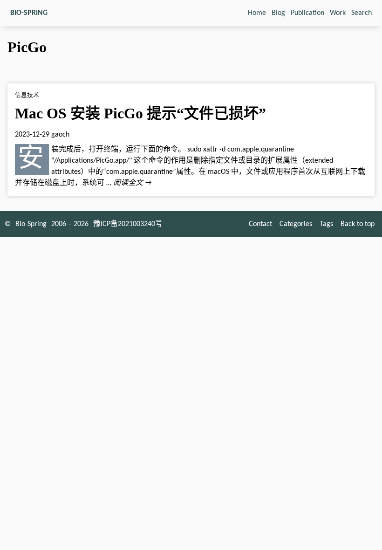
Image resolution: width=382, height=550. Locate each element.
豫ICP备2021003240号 (128, 224)
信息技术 (27, 95)
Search (361, 13)
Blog (278, 13)
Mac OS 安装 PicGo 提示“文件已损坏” (140, 113)
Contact (260, 224)
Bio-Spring (31, 224)
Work (338, 13)
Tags (326, 224)
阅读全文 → (132, 183)
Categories (296, 224)
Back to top (358, 224)
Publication (307, 13)
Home (257, 13)
